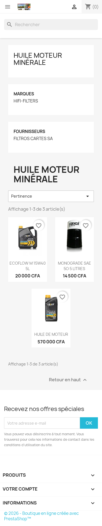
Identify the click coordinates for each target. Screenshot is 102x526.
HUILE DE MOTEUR (51, 334)
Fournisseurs (29, 131)
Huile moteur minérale (38, 59)
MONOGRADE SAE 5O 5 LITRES (74, 266)
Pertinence (51, 196)
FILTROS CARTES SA (33, 138)
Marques (24, 94)
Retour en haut (68, 380)
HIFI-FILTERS (26, 101)
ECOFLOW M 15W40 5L (28, 266)
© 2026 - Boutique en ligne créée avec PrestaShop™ (41, 516)
